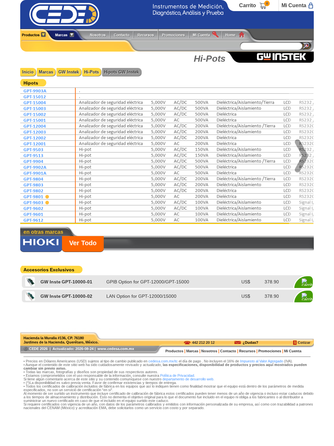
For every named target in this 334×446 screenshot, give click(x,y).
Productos (36, 34)
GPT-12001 (34, 143)
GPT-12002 (34, 137)
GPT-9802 (33, 190)
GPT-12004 (34, 125)
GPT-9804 (33, 178)
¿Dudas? (250, 342)
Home (237, 34)
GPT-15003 (34, 108)
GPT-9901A (34, 172)
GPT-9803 (33, 184)
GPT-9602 (33, 208)
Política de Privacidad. (177, 375)
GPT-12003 (34, 131)
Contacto (228, 351)
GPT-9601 (33, 214)
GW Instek (68, 72)
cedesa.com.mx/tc (163, 361)
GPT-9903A (34, 90)
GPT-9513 (33, 155)
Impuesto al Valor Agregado (261, 361)
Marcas (46, 72)
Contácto (122, 34)
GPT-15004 (34, 102)
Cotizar (304, 342)
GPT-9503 (33, 149)
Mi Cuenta (293, 5)
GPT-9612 (33, 219)
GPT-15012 (34, 96)
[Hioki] (41, 244)
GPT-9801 (33, 196)
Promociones (176, 34)
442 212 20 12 (203, 342)
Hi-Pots (91, 72)
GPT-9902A (34, 167)
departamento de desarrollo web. (188, 379)
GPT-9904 (33, 161)
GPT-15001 (34, 120)
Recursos (147, 34)
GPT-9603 (33, 202)
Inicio (28, 72)
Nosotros (98, 34)
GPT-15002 (34, 114)
